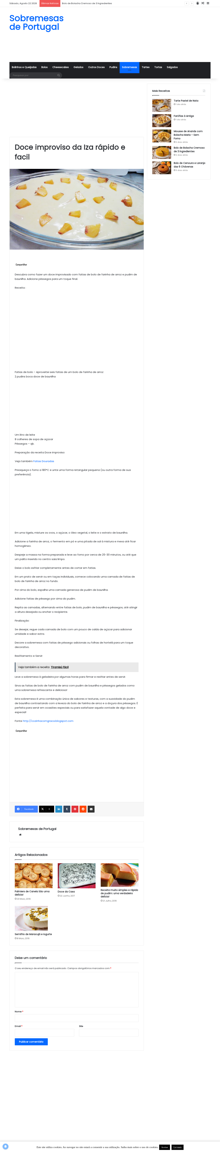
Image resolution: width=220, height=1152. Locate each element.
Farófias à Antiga (184, 116)
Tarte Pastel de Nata (186, 100)
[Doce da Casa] (77, 875)
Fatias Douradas (43, 461)
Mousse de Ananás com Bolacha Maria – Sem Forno (188, 135)
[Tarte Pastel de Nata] (161, 105)
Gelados (78, 67)
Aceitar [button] (164, 1147)
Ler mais (178, 1147)
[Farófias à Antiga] (161, 120)
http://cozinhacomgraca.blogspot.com (48, 721)
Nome (19, 1011)
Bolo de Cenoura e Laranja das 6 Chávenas (189, 164)
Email (18, 1026)
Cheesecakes (60, 67)
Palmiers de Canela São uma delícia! (32, 893)
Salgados (172, 67)
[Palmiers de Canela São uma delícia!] (34, 875)
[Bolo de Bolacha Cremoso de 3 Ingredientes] (161, 152)
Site (81, 1026)
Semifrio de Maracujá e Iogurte (33, 934)
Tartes (146, 67)
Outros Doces (96, 67)
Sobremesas (129, 67)
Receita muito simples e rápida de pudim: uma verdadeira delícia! (119, 893)
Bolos (44, 67)
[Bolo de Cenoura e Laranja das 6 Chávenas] (161, 167)
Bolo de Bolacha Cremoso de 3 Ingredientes (87, 3)
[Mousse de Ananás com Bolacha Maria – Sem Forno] (161, 136)
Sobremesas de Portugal (37, 829)
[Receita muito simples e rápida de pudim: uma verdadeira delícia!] (120, 875)
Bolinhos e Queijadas (24, 67)
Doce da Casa (66, 891)
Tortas (158, 67)
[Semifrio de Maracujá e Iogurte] (34, 918)
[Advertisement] (144, 34)
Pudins (113, 67)
